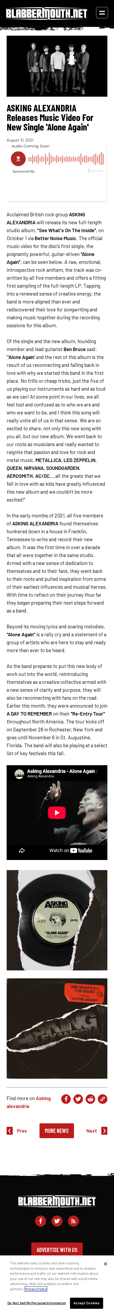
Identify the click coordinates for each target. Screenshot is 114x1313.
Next (91, 1131)
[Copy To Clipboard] (102, 1099)
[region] (57, 1284)
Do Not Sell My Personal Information (36, 1303)
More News (57, 1130)
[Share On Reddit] (90, 1099)
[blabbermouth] (46, 18)
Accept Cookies (86, 1303)
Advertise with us (57, 1249)
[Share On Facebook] (66, 1099)
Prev (22, 1131)
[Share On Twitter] (78, 1099)
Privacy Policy (36, 1289)
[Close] (105, 1264)
